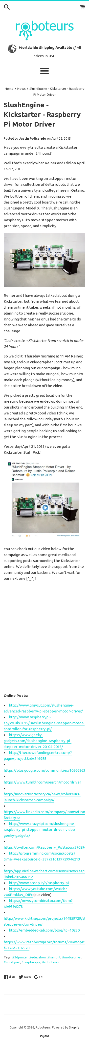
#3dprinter (20, 957)
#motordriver (72, 957)
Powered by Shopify (65, 1027)
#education (37, 957)
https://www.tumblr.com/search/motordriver (42, 782)
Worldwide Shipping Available (45, 47)
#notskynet (12, 962)
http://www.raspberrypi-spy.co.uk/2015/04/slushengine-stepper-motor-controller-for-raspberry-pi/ (44, 723)
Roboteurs (43, 1027)
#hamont (54, 957)
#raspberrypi (31, 962)
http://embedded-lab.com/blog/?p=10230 (44, 930)
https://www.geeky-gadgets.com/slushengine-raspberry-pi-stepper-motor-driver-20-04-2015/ (37, 741)
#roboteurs (50, 962)
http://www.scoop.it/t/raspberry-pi (39, 883)
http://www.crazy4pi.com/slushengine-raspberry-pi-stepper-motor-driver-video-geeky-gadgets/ (40, 830)
